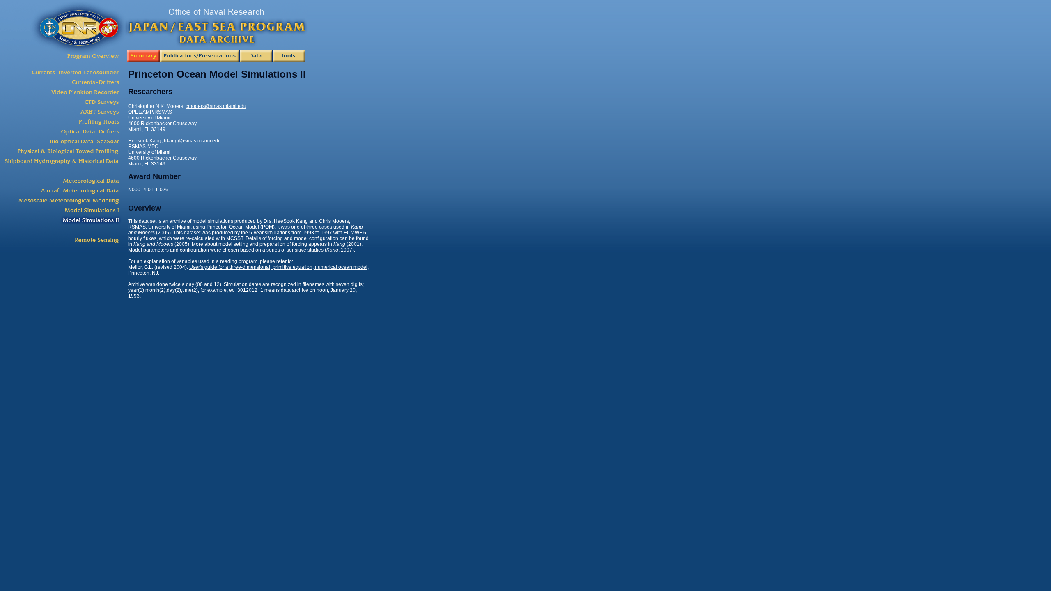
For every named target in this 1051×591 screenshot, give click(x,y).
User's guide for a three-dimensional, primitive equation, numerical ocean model (278, 267)
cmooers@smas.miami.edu (216, 106)
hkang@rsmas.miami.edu (192, 141)
